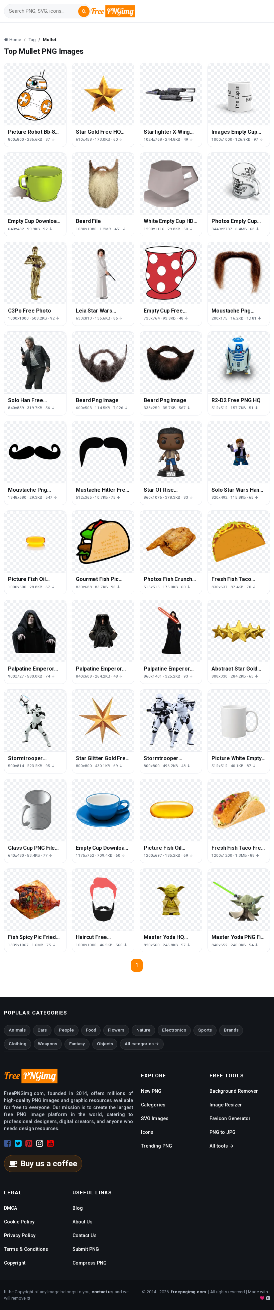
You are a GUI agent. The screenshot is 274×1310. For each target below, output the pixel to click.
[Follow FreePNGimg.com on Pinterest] (28, 1143)
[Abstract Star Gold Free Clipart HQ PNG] (239, 631)
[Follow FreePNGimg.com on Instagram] (39, 1143)
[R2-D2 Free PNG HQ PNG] (239, 362)
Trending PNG (156, 1146)
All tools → (222, 1146)
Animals (17, 1030)
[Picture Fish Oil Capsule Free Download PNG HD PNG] (35, 542)
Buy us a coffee (48, 1163)
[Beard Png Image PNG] (103, 362)
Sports (205, 1030)
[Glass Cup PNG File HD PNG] (35, 810)
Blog (78, 1208)
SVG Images (154, 1118)
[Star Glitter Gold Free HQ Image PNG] (103, 720)
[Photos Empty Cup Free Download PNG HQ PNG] (239, 184)
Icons (147, 1132)
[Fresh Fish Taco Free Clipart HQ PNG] (239, 810)
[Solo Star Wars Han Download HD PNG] (239, 452)
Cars (42, 1030)
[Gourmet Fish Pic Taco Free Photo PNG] (103, 542)
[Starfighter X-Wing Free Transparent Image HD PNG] (171, 94)
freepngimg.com (188, 1291)
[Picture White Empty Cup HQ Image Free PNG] (239, 720)
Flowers (116, 1030)
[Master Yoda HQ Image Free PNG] (171, 900)
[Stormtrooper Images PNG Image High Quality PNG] (171, 720)
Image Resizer (226, 1104)
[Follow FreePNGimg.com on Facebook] (7, 1143)
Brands (231, 1030)
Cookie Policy (19, 1221)
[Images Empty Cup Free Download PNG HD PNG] (239, 94)
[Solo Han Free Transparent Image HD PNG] (35, 362)
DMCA (10, 1208)
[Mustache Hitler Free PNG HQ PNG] (103, 452)
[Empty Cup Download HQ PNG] (103, 810)
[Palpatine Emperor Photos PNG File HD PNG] (103, 631)
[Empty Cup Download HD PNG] (35, 184)
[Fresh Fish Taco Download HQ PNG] (239, 542)
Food (91, 1030)
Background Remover (234, 1091)
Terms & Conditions (26, 1249)
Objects (105, 1043)
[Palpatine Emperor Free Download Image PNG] (171, 631)
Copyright (14, 1263)
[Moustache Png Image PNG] (239, 273)
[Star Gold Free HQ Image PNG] (103, 94)
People (66, 1030)
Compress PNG (90, 1263)
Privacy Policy (19, 1235)
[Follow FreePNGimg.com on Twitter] (18, 1143)
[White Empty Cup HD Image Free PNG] (171, 184)
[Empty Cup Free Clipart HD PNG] (171, 273)
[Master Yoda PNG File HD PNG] (239, 900)
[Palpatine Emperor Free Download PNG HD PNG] (35, 631)
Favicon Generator (230, 1118)
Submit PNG (86, 1249)
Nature (143, 1030)
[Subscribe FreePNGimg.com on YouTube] (50, 1143)
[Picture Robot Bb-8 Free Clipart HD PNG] (35, 94)
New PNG (151, 1091)
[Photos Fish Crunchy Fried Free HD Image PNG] (171, 542)
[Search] (84, 11)
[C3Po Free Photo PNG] (35, 273)
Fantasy (77, 1043)
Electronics (174, 1030)
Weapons (47, 1043)
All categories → (142, 1043)
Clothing (17, 1043)
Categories (153, 1104)
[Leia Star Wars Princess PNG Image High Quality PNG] (103, 273)
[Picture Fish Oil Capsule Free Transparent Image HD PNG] (171, 810)
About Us (83, 1221)
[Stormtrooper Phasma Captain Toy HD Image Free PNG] (35, 720)
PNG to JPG (223, 1132)
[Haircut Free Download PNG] (103, 900)
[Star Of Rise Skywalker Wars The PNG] (171, 452)
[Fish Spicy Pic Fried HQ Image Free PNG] (35, 900)
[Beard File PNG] (103, 184)
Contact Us (85, 1235)
